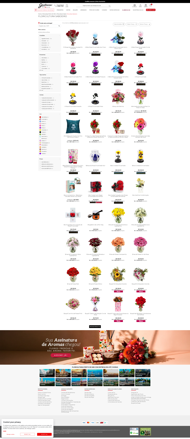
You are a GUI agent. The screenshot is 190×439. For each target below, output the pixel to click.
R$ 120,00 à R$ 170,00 (47, 166)
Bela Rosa (45, 82)
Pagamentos (65, 399)
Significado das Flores (137, 394)
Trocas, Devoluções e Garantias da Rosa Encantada (70, 402)
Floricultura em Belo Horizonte (142, 383)
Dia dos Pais (88, 392)
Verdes (44, 134)
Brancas (44, 138)
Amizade (45, 40)
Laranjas (44, 147)
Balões (44, 60)
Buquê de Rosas (135, 403)
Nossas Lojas (41, 397)
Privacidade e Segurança (68, 404)
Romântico (46, 49)
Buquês (75, 10)
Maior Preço (130, 24)
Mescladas (45, 145)
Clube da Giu (126, 10)
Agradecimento (47, 38)
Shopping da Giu (138, 10)
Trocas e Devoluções (67, 400)
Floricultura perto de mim (138, 395)
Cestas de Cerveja (47, 102)
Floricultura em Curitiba (93, 383)
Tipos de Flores (94, 10)
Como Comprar (65, 394)
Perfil (140, 6)
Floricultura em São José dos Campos (62, 374)
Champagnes (46, 142)
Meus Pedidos (65, 397)
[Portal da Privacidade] (134, 429)
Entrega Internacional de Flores (140, 400)
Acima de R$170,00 (47, 168)
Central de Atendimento (68, 392)
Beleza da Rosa (46, 86)
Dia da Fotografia (89, 395)
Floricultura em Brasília (125, 383)
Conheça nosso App (43, 395)
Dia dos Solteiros (89, 394)
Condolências (46, 47)
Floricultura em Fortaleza (61, 383)
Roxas (44, 127)
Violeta (44, 153)
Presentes (60, 10)
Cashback (134, 6)
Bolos (44, 64)
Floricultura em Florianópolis (77, 383)
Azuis (44, 121)
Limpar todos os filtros (44, 32)
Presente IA (134, 392)
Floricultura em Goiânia (45, 383)
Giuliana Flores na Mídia (44, 399)
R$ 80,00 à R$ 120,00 (47, 164)
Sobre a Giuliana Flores (44, 392)
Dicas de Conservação (67, 408)
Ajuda (66, 6)
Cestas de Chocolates (48, 106)
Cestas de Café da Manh (49, 100)
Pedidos (146, 6)
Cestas (68, 10)
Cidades (104, 10)
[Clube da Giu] (95, 364)
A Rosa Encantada (47, 77)
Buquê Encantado (47, 88)
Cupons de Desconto (114, 400)
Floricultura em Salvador (77, 374)
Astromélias (46, 80)
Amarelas (45, 130)
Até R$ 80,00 (45, 162)
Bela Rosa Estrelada (47, 84)
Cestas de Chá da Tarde (48, 104)
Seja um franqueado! (44, 405)
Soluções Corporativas (44, 403)
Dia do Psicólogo (89, 397)
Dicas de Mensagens (67, 409)
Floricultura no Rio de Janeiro (94, 374)
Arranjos (83, 10)
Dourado (44, 151)
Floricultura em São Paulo (46, 374)
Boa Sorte (45, 45)
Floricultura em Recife (109, 374)
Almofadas (45, 57)
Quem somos (42, 394)
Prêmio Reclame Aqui (44, 400)
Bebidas (45, 62)
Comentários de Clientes (115, 402)
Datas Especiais (114, 10)
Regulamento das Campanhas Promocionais (69, 411)
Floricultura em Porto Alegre (127, 374)
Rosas (44, 123)
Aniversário (45, 42)
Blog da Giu (111, 395)
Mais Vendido (118, 24)
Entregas (63, 395)
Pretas (44, 132)
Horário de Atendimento (45, 402)
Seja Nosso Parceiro (113, 397)
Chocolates (46, 68)
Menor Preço (144, 24)
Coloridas (45, 119)
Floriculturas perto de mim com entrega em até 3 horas (95, 367)
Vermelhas (45, 117)
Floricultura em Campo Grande (109, 383)
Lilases (44, 140)
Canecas (45, 66)
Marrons (44, 149)
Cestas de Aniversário (48, 98)
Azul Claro (45, 136)
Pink (43, 125)
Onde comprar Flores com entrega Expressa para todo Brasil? (141, 398)
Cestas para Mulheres (48, 108)
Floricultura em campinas (141, 374)
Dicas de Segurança (66, 406)
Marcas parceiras (112, 399)
